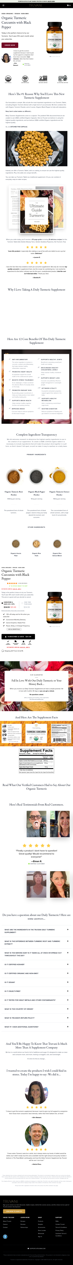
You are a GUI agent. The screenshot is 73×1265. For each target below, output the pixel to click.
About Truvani (7, 1221)
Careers (5, 1224)
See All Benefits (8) (14, 629)
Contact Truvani (60, 1224)
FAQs (57, 1221)
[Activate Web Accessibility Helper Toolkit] (10, 1237)
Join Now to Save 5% (14, 1211)
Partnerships (24, 1227)
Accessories (41, 1227)
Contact (5, 1227)
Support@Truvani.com (37, 1248)
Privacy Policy (59, 1230)
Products (40, 1221)
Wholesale (41, 1233)
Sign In (40, 1236)
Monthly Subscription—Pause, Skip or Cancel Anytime (13, 610)
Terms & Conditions (61, 1227)
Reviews (23, 1224)
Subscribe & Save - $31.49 (19, 637)
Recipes (23, 1221)
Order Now (10, 45)
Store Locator (42, 1230)
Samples (40, 1224)
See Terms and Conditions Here (36, 699)
